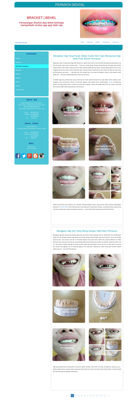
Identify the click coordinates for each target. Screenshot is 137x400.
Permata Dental (21, 42)
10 (100, 396)
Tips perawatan (19, 89)
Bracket (17, 58)
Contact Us (115, 42)
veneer (111, 82)
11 (104, 396)
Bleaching (18, 70)
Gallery (97, 42)
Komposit (18, 78)
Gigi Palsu (18, 62)
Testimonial (106, 42)
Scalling (17, 74)
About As (89, 42)
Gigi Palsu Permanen (22, 66)
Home (82, 42)
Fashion (17, 85)
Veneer (17, 82)
